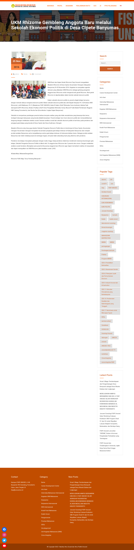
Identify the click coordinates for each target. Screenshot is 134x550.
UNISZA (114, 337)
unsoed (104, 341)
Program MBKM (106, 258)
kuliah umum (114, 219)
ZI (100, 6)
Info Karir (103, 97)
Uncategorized (104, 150)
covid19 (104, 183)
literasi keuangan (107, 227)
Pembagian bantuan (108, 250)
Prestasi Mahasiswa (106, 141)
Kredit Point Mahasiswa (107, 127)
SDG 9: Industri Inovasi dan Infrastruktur (110, 284)
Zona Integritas (105, 160)
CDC (94, 6)
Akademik (69, 6)
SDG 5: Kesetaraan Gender (110, 269)
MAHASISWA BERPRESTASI (106, 237)
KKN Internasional (105, 123)
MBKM (104, 242)
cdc (111, 179)
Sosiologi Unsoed (107, 333)
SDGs (101, 146)
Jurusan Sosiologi (107, 211)
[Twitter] (4, 540)
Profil (59, 6)
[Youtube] (4, 545)
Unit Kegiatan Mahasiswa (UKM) (110, 155)
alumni (104, 179)
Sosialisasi (105, 325)
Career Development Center (109, 93)
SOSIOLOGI (105, 329)
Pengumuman (104, 137)
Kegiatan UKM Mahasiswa (108, 109)
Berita (25, 74)
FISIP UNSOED (112, 188)
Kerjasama (103, 114)
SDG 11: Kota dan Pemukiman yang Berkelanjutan (107, 292)
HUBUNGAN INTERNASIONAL (107, 197)
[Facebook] (4, 529)
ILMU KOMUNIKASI (107, 202)
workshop (105, 354)
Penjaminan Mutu (83, 6)
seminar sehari (106, 321)
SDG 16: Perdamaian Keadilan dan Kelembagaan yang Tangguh (108, 302)
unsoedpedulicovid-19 (108, 350)
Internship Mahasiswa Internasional (52, 493)
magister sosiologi (107, 231)
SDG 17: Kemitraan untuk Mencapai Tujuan (109, 312)
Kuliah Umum (104, 132)
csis (112, 183)
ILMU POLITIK (106, 207)
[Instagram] (4, 534)
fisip (103, 188)
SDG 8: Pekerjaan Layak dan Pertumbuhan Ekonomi (109, 276)
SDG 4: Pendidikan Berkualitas (107, 264)
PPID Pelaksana (110, 6)
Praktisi (104, 254)
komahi (115, 215)
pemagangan (106, 246)
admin (17, 74)
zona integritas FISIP (108, 362)
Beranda (50, 6)
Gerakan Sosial (106, 192)
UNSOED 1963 (106, 346)
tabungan (105, 337)
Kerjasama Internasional (107, 118)
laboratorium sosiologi (108, 223)
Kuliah (103, 219)
